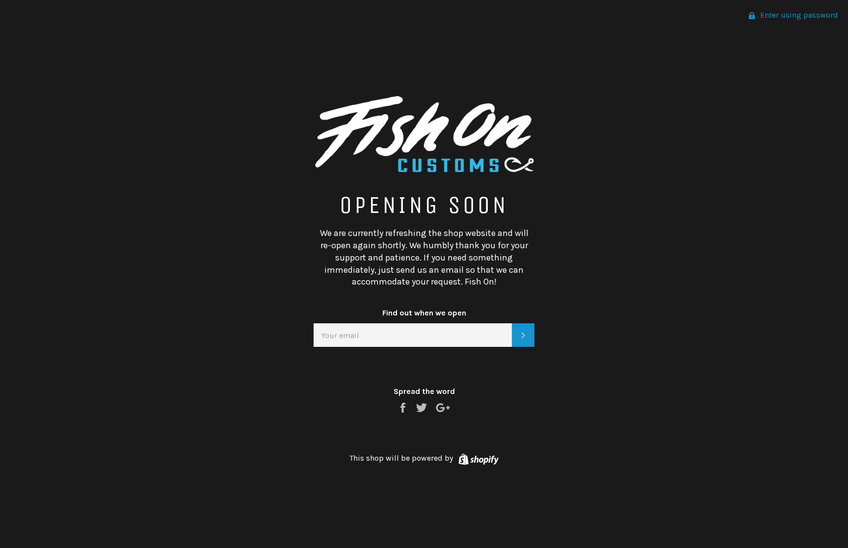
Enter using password (798, 15)
